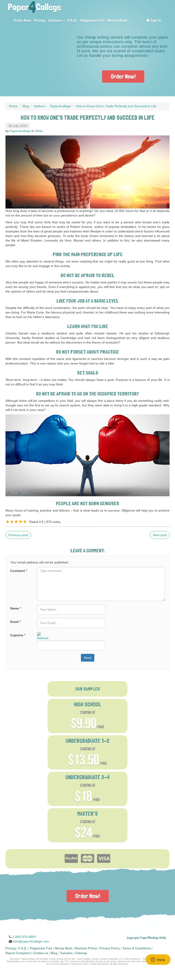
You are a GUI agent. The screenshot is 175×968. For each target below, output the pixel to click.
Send (87, 658)
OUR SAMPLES (87, 689)
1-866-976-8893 (24, 937)
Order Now (22, 20)
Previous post (18, 535)
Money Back (117, 20)
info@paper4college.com (31, 941)
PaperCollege (34, 5)
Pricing (39, 20)
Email (15, 622)
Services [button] (55, 20)
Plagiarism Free (92, 20)
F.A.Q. (72, 20)
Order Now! (123, 76)
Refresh (43, 638)
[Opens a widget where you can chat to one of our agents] (157, 960)
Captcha (17, 635)
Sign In (155, 20)
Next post (160, 535)
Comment (18, 571)
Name (15, 608)
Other (39, 131)
